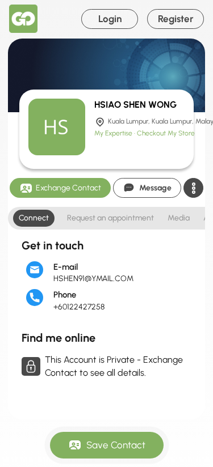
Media (179, 218)
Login (110, 18)
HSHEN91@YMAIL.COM (93, 278)
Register (176, 18)
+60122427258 (79, 307)
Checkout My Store (166, 133)
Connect (34, 218)
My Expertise (114, 133)
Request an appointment (110, 218)
